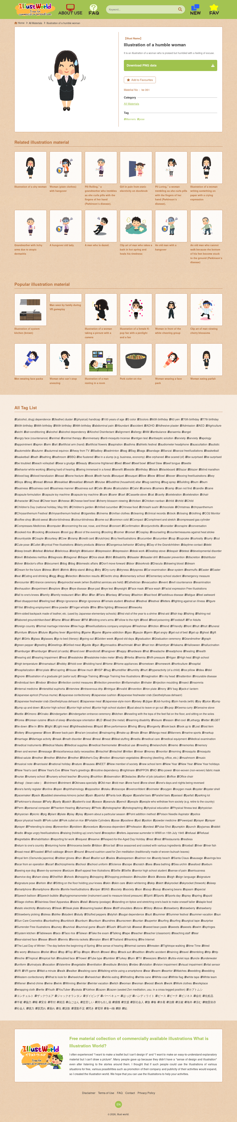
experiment (41, 588)
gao (129, 632)
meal (88, 739)
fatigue (191, 595)
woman (126, 983)
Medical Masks (54, 745)
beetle (187, 463)
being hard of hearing (62, 469)
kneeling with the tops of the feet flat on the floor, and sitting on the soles (170, 714)
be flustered (86, 457)
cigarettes (89, 513)
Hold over (76, 664)
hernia (142, 657)
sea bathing (163, 864)
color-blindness (60, 519)
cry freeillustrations (124, 538)
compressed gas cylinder (194, 519)
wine (50, 983)
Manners (131, 119)
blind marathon (210, 469)
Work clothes (184, 983)
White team (210, 977)
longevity (154, 726)
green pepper (25, 645)
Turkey (122, 958)
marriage (22, 739)
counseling (159, 532)
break (49, 482)
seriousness (197, 870)
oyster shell (213, 789)
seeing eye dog (26, 870)
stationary (45, 908)
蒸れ (52, 1008)
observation (113, 776)
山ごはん (73, 1002)
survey (58, 927)
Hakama (178, 645)
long (143, 726)
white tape (193, 977)
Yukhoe (90, 989)
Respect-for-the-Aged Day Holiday (124, 839)
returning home (56, 845)
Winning (70, 983)
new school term (151, 764)
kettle (20, 714)
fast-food (151, 595)
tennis (64, 939)
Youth (51, 989)
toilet (46, 952)
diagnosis (56, 557)
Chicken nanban (154, 501)
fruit (197, 626)
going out (88, 639)
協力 (28, 1002)
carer (114, 494)
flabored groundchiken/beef (33, 620)
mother (38, 758)
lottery (20, 733)
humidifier (120, 670)
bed (119, 463)
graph (207, 639)
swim (198, 927)
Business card (40, 488)
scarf (51, 864)
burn (195, 482)
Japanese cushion (105, 695)
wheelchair (77, 977)
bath (35, 457)
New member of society (123, 764)
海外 (189, 1002)
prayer (200, 820)
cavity (160, 494)
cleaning (138, 513)
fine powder (61, 607)
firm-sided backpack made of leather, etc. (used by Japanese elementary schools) (66, 613)
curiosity (198, 538)
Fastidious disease (171, 595)
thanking (132, 939)
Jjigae (149, 701)
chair (205, 494)
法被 (180, 1002)
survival (70, 927)
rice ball (110, 845)
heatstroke (76, 657)
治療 (171, 1002)
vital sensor (213, 964)
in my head (168, 676)
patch (68, 801)
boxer (171, 476)
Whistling (128, 977)
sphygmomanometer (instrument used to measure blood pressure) (102, 895)
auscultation (199, 444)
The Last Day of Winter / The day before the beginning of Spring (56, 946)
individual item (26, 682)
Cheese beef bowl (84, 501)
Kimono (31, 714)
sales (111, 858)
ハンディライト (144, 996)
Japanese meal (92, 701)
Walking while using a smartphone (121, 971)
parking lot (203, 795)
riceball (188, 845)
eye (66, 588)
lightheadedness (82, 726)
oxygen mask (183, 789)
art (55, 444)
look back (170, 726)
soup (148, 889)
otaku (107, 789)
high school (202, 657)
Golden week (105, 639)
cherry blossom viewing (113, 501)
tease (44, 939)
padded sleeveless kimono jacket (63, 795)
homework (164, 664)
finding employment (38, 607)
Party (48, 801)
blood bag (23, 476)
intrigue (110, 689)
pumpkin (179, 827)
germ (149, 632)
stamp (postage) (101, 902)
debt (208, 545)
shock (70, 877)
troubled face (67, 958)
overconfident (137, 789)
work (160, 983)
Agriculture (214, 425)
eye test (108, 588)
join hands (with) (184, 701)
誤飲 (67, 1008)
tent (106, 939)
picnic (35, 814)
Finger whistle (80, 607)
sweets (175, 927)
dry (99, 570)
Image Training (89, 676)
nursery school (36, 776)
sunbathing (53, 921)
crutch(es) (104, 538)
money (151, 751)
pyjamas (204, 827)
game (87, 632)
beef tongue (173, 463)
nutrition (98, 776)
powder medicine (165, 820)
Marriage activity (41, 739)
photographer (113, 808)
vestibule (111, 964)
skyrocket (172, 883)
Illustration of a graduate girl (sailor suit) (52, 676)
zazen (102, 989)
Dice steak (97, 557)
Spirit (149, 895)
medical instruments (29, 745)
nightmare (128, 770)
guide (87, 645)
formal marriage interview (54, 626)
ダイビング (92, 996)
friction (155, 626)
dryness (124, 570)
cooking (39, 532)
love (48, 733)
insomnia (197, 682)
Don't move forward (113, 563)
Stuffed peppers (96, 914)
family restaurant (63, 595)
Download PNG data (141, 65)
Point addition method (142, 814)
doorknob (143, 563)
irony (163, 689)
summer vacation (202, 914)
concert (116, 526)
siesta (162, 877)
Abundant (123, 425)
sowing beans (173, 889)
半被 (19, 1002)
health (202, 651)
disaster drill (150, 557)
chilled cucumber (107, 507)
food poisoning (160, 620)
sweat (138, 927)
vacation (50, 964)
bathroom (60, 457)
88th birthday (44, 425)
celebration (175, 494)
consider (168, 526)
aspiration (117, 444)
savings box (213, 858)
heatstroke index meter (101, 657)
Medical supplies (77, 745)
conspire (182, 526)
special (201, 889)
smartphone (24, 889)
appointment (24, 444)
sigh (172, 877)
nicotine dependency (106, 770)
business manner (63, 488)
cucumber (146, 538)
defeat (39, 551)
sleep (212, 883)
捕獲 (117, 1002)
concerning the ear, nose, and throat (86, 526)
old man (119, 783)
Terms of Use (106, 1093)
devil (20, 557)
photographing (134, 808)
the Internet (147, 939)
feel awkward (207, 595)
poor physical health (29, 820)
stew (109, 908)
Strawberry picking (28, 914)
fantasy (112, 595)
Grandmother (192, 639)
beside (130, 469)
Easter (205, 570)
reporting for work (63, 839)
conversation (199, 526)
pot (139, 820)
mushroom (188, 758)
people (134, 801)
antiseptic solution (162, 438)
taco (58, 933)
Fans (102, 595)
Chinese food (129, 507)
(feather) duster (63, 419)
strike (57, 914)
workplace (201, 983)
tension (96, 939)
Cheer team (50, 501)
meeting (144, 745)
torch (97, 952)
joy (199, 701)
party (58, 801)
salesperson (126, 858)
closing (183, 513)
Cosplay (143, 532)
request (82, 839)
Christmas (183, 507)
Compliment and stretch (161, 519)
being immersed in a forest (94, 469)
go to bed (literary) (67, 639)
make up (124, 733)
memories (188, 745)
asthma (130, 444)
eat (19, 576)
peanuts (110, 801)
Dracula (158, 563)
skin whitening (137, 883)
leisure (158, 720)
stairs (76, 902)
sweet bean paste (156, 927)
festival (130, 601)
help (120, 657)
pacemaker (24, 795)
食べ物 (110, 1008)
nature (78, 764)
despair (173, 551)
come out (103, 519)
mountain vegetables (126, 758)
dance (101, 545)
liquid (99, 726)
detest (185, 551)
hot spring (59, 670)
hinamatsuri (48, 664)
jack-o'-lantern (189, 689)
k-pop (170, 707)
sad (87, 858)
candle (199, 488)
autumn (38, 451)
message (46, 751)
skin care (119, 883)
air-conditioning (35, 432)
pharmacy (84, 808)
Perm (20, 808)
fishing (190, 613)
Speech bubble (49, 895)
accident (138, 425)
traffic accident (157, 952)
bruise (101, 482)
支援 (126, 1002)
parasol (178, 795)
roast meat (23, 852)
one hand (133, 783)
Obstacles (130, 776)
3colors (144, 419)
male (136, 733)
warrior (168, 971)
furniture (22, 632)
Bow (143, 476)
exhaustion (23, 588)
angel (187, 432)
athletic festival (148, 444)
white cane (144, 977)
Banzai (167, 451)
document (53, 563)
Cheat (35, 501)
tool (55, 952)
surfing (164, 921)
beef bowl (140, 463)
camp (170, 488)
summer (160, 914)
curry (209, 538)
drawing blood (175, 563)
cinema (103, 513)
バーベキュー (111, 996)
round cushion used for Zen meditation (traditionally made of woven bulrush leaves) (138, 852)
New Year (171, 764)
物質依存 (210, 1002)
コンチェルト (25, 996)
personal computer (38, 808)
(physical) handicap (88, 419)
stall (85, 902)
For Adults (194, 620)
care (104, 494)
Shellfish (57, 877)
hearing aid (24, 657)
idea (201, 670)
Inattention (185, 676)
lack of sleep (57, 720)
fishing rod (204, 613)
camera (146, 488)
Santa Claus (181, 858)
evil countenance (181, 582)
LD (100, 720)
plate (63, 814)
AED (202, 425)
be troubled (24, 463)
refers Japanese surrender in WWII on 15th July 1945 (151, 833)
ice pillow (189, 670)
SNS (107, 889)
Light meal (62, 726)
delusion (89, 551)
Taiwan (83, 933)
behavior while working (31, 469)
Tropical (33, 958)
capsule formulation (29, 494)
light (49, 726)
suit (149, 914)
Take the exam (100, 933)
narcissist (42, 764)
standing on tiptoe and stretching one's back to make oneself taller (154, 902)
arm (48, 444)
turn (132, 958)
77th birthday (211, 419)
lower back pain (64, 733)
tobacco (35, 952)
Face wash (153, 588)
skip (152, 883)
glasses (48, 639)
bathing (46, 457)
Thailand (117, 939)
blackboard (168, 469)
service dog (24, 877)
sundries (110, 921)
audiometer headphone (174, 444)
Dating (141, 545)
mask (58, 739)
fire (94, 607)
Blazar (183, 469)
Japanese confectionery (75, 695)
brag (29, 482)
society (117, 889)
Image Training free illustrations (121, 676)
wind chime (36, 983)
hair (138, 645)
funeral (215, 626)
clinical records (156, 513)
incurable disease (206, 676)
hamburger (23, 651)
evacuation (151, 582)
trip (209, 952)
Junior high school (54, 707)
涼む (198, 1002)
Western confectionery (30, 977)
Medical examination (203, 739)
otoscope (119, 789)
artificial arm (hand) (72, 444)
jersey (138, 701)
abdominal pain (104, 425)
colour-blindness (84, 519)
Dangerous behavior (121, 545)
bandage (154, 451)
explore (55, 588)
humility (134, 670)
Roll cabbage (55, 852)
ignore (21, 676)
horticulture (181, 664)
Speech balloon (26, 895)
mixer (139, 751)
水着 (162, 1002)
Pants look (114, 795)
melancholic (159, 745)
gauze (139, 632)
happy (122, 651)
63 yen (175, 419)
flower (76, 620)
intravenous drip (93, 689)
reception (110, 833)
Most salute (24, 758)
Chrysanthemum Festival (32, 513)
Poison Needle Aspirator (174, 814)
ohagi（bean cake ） (30, 783)
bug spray (170, 482)
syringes (210, 927)
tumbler (110, 958)
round (80, 852)
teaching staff (182, 933)
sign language (187, 877)
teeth (54, 939)
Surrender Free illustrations (33, 927)
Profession (135, 827)
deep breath (24, 551)
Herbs (130, 657)
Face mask (137, 588)
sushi (102, 927)
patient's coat (83, 801)
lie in (34, 726)
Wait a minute (47, 971)
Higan (172, 657)
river (199, 845)
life (42, 726)
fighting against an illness (189, 601)
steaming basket (92, 908)
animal (56, 438)
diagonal (71, 557)
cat (152, 494)
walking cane (88, 971)
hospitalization (26, 670)
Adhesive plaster (168, 425)
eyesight (121, 588)
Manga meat (159, 733)
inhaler (147, 682)
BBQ (72, 457)
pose (142, 119)
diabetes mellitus (36, 557)
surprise (208, 921)
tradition (140, 952)
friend (165, 626)
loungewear (35, 733)
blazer (194, 469)
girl (19, 639)
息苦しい (88, 1002)
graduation (144, 639)
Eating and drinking (36, 576)
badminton (112, 451)
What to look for (57, 977)
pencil (122, 801)
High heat (185, 657)
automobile (24, 451)
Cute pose (23, 545)
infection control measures (77, 682)
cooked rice (24, 532)
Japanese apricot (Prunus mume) (37, 695)
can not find (185, 488)
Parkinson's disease (29, 801)
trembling (198, 952)
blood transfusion (43, 476)
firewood (122, 607)
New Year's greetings (77, 770)
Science (116, 864)
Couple (39, 538)
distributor (210, 557)
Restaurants (172, 839)
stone (139, 908)
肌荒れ (42, 1008)
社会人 (21, 1008)
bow (152, 476)
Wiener (21, 983)
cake (109, 488)
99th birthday (83, 425)
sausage (197, 858)
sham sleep (42, 877)
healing (190, 651)
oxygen (167, 789)
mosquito (190, 751)
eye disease (79, 588)
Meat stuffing (121, 739)
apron (39, 444)
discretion (194, 557)
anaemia (175, 432)
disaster (134, 557)
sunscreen (125, 921)
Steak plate (72, 908)
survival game (86, 927)
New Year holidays (207, 764)
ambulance (159, 432)
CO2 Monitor (212, 513)
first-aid (164, 613)
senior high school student (150, 870)
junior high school (80, 707)
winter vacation (99, 983)
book (90, 476)
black (154, 469)
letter (207, 720)
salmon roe (144, 858)
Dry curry (110, 570)
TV (140, 958)
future (33, 632)
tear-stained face (27, 939)
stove (159, 908)
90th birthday (64, 425)
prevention (62, 827)
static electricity (26, 908)
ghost (205, 632)
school (82, 864)
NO (154, 770)
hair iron (149, 645)
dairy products (85, 545)
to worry (22, 952)
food (145, 620)
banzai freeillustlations (189, 451)
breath (90, 482)
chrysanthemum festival (65, 513)
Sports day (174, 895)
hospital (196, 664)
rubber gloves (65, 858)
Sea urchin (180, 864)
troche (20, 958)
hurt (145, 670)
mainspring (108, 733)
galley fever (58, 632)
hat (147, 651)
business (22, 488)
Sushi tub (125, 927)
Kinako (44, 714)
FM (86, 620)
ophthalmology (75, 789)
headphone (175, 651)
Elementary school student (165, 576)
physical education (157, 808)
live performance (116, 726)
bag (124, 451)
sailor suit (99, 858)
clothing (196, 513)
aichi (20, 432)
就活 (62, 1002)
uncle (196, 958)
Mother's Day (90, 758)
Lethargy (194, 720)
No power (166, 770)
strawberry (172, 908)
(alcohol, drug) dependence (34, 419)
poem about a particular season (106, 814)
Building (184, 482)
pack (37, 795)
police (196, 814)
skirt (160, 883)
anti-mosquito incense (116, 438)
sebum (208, 864)
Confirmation (132, 526)
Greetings (56, 645)
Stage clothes (25, 902)
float (66, 620)
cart (123, 494)
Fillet (20, 607)
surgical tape (192, 921)
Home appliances (127, 664)
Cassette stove (138, 494)
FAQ (119, 1093)
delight (76, 551)
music (202, 758)
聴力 (31, 1008)
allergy (137, 432)
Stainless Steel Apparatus (53, 902)
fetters (166, 601)
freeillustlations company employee (109, 626)
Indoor (53, 682)
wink (59, 983)
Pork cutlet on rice (73, 820)
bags (142, 451)
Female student (113, 601)
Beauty (82, 463)
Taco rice (69, 933)
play (71, 814)
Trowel (82, 958)
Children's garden (83, 507)
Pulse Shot (164, 827)
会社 (198, 996)
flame (57, 620)
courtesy (52, 538)
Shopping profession (120, 877)
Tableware (45, 933)
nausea (90, 764)
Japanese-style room (118, 701)
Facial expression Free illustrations (185, 588)
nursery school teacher (63, 776)
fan (79, 595)
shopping (83, 877)
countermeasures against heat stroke (191, 532)
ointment (51, 783)
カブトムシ (196, 989)
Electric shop (111, 576)
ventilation (95, 964)
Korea (20, 720)
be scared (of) (175, 457)
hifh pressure (157, 657)
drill (57, 570)
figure (211, 601)
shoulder (141, 877)
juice (208, 701)
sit (50, 883)
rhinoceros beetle (80, 845)
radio (20, 833)
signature (204, 877)
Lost (197, 726)
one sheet (149, 783)
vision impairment (166, 964)
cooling (108, 532)
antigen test (140, 438)
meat (107, 739)
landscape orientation (82, 720)
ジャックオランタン (69, 996)
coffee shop (24, 519)
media (137, 739)
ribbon (98, 845)
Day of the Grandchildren (164, 545)
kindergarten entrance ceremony (91, 714)
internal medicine (27, 689)
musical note (24, 764)
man (145, 733)
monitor (163, 751)
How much (86, 670)
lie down (22, 726)
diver (20, 563)
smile (56, 889)
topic (87, 952)
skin (108, 883)
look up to (185, 726)
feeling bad (48, 601)
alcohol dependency (73, 432)
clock (172, 513)
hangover (109, 651)
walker (73, 971)
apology (206, 438)
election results (90, 576)
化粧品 (209, 996)
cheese (65, 501)
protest (149, 827)
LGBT (216, 720)
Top (70, 952)
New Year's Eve (50, 770)
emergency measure (197, 576)
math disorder (73, 739)
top (62, 952)
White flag (177, 977)
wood (150, 983)
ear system (176, 570)
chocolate (168, 507)
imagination (151, 676)
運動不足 (79, 1008)
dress (48, 570)
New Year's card (27, 770)
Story (149, 908)
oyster (198, 789)
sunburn (83, 921)
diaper (84, 557)
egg (54, 576)
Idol (209, 670)
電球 (100, 1008)
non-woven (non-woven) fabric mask (197, 770)
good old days (125, 639)
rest (151, 839)
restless (188, 839)
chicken (136, 501)
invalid (123, 689)
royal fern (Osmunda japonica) (35, 858)
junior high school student (110, 707)
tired (206, 946)
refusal (192, 833)
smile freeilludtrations (76, 889)
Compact (137, 519)
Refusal (204, 833)
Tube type (96, 958)
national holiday (61, 764)
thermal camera (136, 946)
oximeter (154, 789)
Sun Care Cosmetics (29, 921)
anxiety (181, 438)
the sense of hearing (110, 946)
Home (109, 664)
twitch (163, 958)
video (135, 964)
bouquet (119, 476)
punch (192, 827)
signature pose (26, 883)
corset (131, 532)
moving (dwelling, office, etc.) (160, 758)
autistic (215, 444)
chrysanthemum (203, 507)
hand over (78, 651)
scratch (140, 864)
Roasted (38, 852)
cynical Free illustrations (58, 545)
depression (104, 551)
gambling (74, 632)
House (72, 670)
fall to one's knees (28, 595)
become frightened (102, 463)
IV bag (174, 689)
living (133, 726)
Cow (64, 538)
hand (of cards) (59, 651)
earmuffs (192, 570)
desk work (138, 551)
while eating (111, 977)
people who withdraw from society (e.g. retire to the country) (178, 801)
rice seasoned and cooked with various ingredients (150, 845)
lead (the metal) (115, 720)
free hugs (78, 626)
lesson (169, 720)
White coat (160, 977)
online (48, 789)
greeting (42, 645)
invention (136, 689)
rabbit (216, 827)
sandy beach (162, 858)
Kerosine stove (205, 707)
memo (174, 745)
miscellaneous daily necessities (75, 751)
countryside (24, 538)
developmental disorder (207, 551)
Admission (188, 425)
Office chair (186, 776)
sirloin (42, 883)
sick (152, 877)
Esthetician (134, 582)
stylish (113, 914)
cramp (74, 538)
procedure (92, 827)
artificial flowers (97, 444)
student (68, 914)
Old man (105, 783)
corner (120, 532)
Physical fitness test (185, 808)
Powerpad (186, 820)
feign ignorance (68, 601)
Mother (62, 758)
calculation (122, 488)
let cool (181, 720)
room (70, 852)
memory (202, 745)
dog (64, 563)
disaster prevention (173, 557)
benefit (118, 469)
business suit (85, 488)
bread (39, 482)
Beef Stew (155, 463)
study (80, 914)
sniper (96, 889)
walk (62, 971)
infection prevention (108, 682)
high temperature (27, 664)
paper (128, 795)
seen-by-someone (50, 870)
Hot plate (43, 670)
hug (108, 670)
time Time (194, 946)
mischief (103, 751)
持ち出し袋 (104, 1002)
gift (214, 632)
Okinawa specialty (85, 783)
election (73, 576)
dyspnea (137, 570)
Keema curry (185, 707)
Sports (160, 895)
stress (46, 914)
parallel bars (143, 795)
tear (196, 933)
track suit (125, 952)
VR (19, 971)
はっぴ (127, 996)
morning (176, 751)
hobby (63, 664)
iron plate (151, 689)
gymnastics (110, 645)
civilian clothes (120, 513)
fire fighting (106, 607)
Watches (181, 971)
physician (206, 808)
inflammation (132, 682)
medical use (127, 745)
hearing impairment (46, 657)
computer (55, 526)
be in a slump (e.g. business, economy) (121, 457)
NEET (102, 764)
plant (53, 814)
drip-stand (78, 570)
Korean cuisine (37, 720)
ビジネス (186, 996)
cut (218, 538)
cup (173, 538)
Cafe (100, 488)
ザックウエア (45, 996)
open (59, 789)
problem (77, 827)
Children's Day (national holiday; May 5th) (42, 507)
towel (106, 952)
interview (73, 689)
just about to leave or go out (146, 707)
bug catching (152, 482)
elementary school (133, 576)
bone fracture (75, 476)
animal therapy (72, 438)
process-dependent (113, 827)
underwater (210, 958)
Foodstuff (179, 620)
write (41, 989)
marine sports (192, 733)
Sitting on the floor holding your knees (79, 883)
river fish (211, 845)
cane (210, 488)
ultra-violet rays (180, 958)
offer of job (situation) (153, 776)
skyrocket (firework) (194, 883)
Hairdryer (163, 645)
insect (185, 682)
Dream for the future (29, 570)
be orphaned (156, 457)
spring (198, 895)
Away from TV (81, 451)
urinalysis (35, 964)
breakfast (62, 482)
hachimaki (126, 645)
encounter (23, 582)
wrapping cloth (26, 989)
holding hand (94, 664)
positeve (128, 820)
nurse (20, 776)
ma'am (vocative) (87, 733)
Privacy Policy (146, 1093)
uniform (21, 964)
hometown (147, 664)
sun (218, 914)
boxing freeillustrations (192, 476)
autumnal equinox (58, 451)
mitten (129, 751)
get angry (161, 632)
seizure (69, 870)
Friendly (178, 626)
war (148, 971)
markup (209, 733)
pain (90, 795)
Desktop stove (157, 551)
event (164, 582)
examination (203, 582)
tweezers (150, 958)
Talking (116, 933)
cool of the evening (88, 532)
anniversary (92, 438)
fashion (138, 595)
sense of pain (178, 870)
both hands (103, 476)
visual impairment (191, 964)
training (173, 952)
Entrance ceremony (45, 582)
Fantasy (125, 595)
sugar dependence (132, 914)
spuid (208, 895)
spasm (189, 889)
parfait (190, 795)
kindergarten (59, 714)
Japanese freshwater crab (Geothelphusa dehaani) (151, 695)
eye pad (95, 588)
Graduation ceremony (167, 639)
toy (115, 952)
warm (157, 971)
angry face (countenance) (32, 438)
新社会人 (138, 1002)
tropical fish (48, 958)
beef (127, 463)
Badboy (98, 451)
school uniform (99, 864)
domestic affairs (88, 563)
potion (148, 820)
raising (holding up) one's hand (82, 833)
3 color (132, 419)
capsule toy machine (57, 494)
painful (101, 795)
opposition (93, 789)
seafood (195, 864)
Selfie (116, 870)
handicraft (94, 651)
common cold (120, 519)
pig (45, 814)
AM (147, 432)
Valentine (64, 964)
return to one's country (30, 845)
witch (115, 983)
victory (124, 964)
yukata (78, 989)
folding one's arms (102, 620)
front (188, 626)
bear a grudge (66, 463)
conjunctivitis (151, 526)
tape (127, 933)
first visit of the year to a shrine (138, 613)
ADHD (150, 425)
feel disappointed (27, 601)
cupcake (184, 538)
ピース (162, 996)
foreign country (26, 626)
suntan (139, 921)
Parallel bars (162, 795)
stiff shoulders (123, 908)
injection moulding (166, 682)
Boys (20, 482)
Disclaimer (88, 1093)
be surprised (195, 457)
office (172, 776)
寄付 (53, 1002)
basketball (212, 451)
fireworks (136, 607)
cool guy (68, 532)
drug (91, 570)
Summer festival (178, 914)
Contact (130, 1093)
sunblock (68, 921)
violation (147, 964)
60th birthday (160, 419)
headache (158, 651)
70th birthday (191, 419)
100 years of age (114, 419)
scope (128, 864)
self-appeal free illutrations (93, 870)
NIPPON (143, 770)
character (22, 501)
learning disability (139, 720)
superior (152, 921)
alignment (124, 432)
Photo (97, 808)
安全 (44, 1002)
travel (185, 952)
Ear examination (156, 570)
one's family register (29, 789)
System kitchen (26, 933)
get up (195, 632)
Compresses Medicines (31, 526)
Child (190, 501)
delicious (62, 551)
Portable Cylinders (98, 820)
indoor (42, 682)
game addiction (114, 632)
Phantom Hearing (64, 808)
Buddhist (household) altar (124, 482)
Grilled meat (73, 645)
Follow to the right (128, 620)
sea (150, 864)
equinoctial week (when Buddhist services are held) (91, 582)
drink (66, 570)
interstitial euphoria (53, 689)
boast (60, 476)
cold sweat (41, 519)
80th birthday (25, 425)
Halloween (193, 645)
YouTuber (64, 989)
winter (82, 983)
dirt (110, 557)
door (131, 563)
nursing (84, 776)
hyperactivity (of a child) (165, 670)
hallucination (211, 645)
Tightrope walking (174, 946)
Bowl (162, 476)
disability (120, 557)
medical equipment (175, 739)
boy (212, 476)
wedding (195, 971)
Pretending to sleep (40, 827)
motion (106, 758)
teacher (138, 933)
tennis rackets (79, 939)
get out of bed (179, 632)
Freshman (141, 626)
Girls (27, 639)
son (139, 889)
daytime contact (192, 545)
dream (191, 563)
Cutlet (36, 545)
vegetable (80, 964)
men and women (27, 751)
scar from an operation (30, 864)
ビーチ (174, 996)
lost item (208, 726)
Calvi (135, 488)
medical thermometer (104, 745)
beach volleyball (44, 463)
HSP (100, 670)
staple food (205, 902)
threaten (154, 946)
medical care (152, 739)
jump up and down (28, 707)
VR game (30, 971)
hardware (136, 651)
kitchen (118, 714)
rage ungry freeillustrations (43, 833)
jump (217, 701)
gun (97, 645)
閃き (91, 1008)
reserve (95, 839)
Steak (58, 908)
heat (64, 657)
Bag (133, 451)
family (46, 595)
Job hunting (163, 701)
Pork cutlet (51, 820)
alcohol (53, 432)
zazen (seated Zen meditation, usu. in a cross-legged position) (147, 989)
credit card (87, 538)
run (80, 858)
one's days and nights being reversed (181, 783)
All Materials (131, 104)
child (171, 501)
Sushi (112, 927)
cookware (54, 532)
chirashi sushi (149, 507)
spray (187, 895)
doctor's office (34, 563)
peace (98, 801)
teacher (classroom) (158, 933)
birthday (143, 469)
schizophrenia (65, 864)
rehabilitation (41, 839)
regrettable (23, 839)
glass (36, 639)
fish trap (178, 613)
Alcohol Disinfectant (102, 432)
